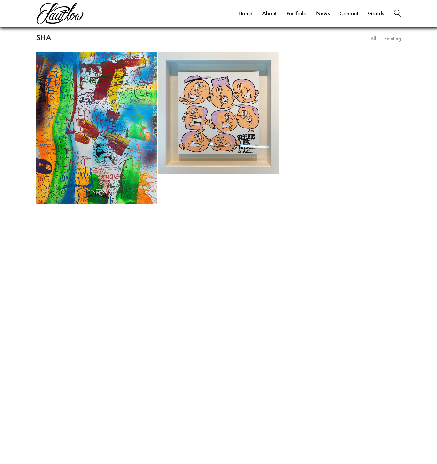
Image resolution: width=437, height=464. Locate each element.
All (373, 39)
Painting (392, 39)
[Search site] (397, 14)
